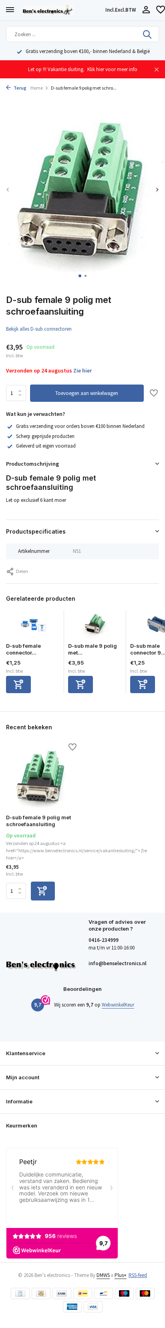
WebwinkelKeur (118, 1004)
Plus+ (121, 1275)
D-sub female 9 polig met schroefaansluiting (38, 820)
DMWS (103, 1275)
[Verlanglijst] (160, 10)
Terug (19, 88)
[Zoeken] (148, 34)
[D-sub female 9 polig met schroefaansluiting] (41, 776)
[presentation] (8, 189)
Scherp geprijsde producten (45, 436)
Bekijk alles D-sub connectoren (39, 328)
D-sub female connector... (23, 649)
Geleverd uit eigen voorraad (46, 445)
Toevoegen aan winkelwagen (86, 393)
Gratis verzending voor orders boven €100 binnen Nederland (80, 426)
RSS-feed (138, 1275)
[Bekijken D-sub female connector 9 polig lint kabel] (33, 626)
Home (36, 88)
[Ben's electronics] (62, 10)
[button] (80, 275)
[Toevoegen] (18, 684)
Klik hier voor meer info (112, 69)
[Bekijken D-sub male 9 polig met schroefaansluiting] (95, 626)
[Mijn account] (146, 10)
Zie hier (82, 370)
